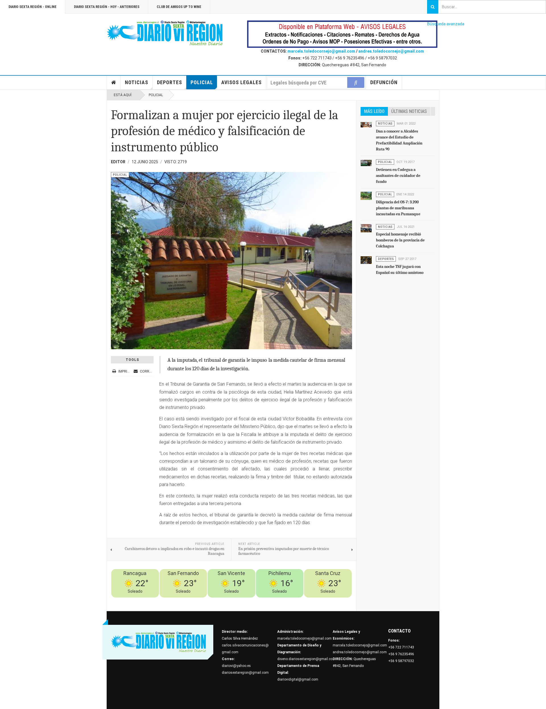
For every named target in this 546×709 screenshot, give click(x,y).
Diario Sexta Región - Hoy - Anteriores (106, 7)
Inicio (114, 82)
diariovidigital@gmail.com (297, 679)
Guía (332, 601)
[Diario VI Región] (165, 33)
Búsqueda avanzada (445, 24)
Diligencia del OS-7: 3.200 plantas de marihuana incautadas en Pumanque (398, 208)
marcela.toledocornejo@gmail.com (321, 51)
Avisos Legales (241, 82)
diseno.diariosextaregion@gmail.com (306, 659)
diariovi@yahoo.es (236, 666)
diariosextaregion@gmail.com (245, 673)
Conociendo (249, 601)
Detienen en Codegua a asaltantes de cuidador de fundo (398, 175)
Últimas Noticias (409, 111)
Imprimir (125, 371)
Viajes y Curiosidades (308, 601)
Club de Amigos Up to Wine (179, 7)
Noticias (136, 82)
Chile (265, 601)
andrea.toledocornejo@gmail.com (391, 51)
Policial (202, 82)
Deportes (169, 82)
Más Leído (374, 111)
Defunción (384, 82)
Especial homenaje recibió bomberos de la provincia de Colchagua (400, 240)
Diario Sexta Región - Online (33, 7)
